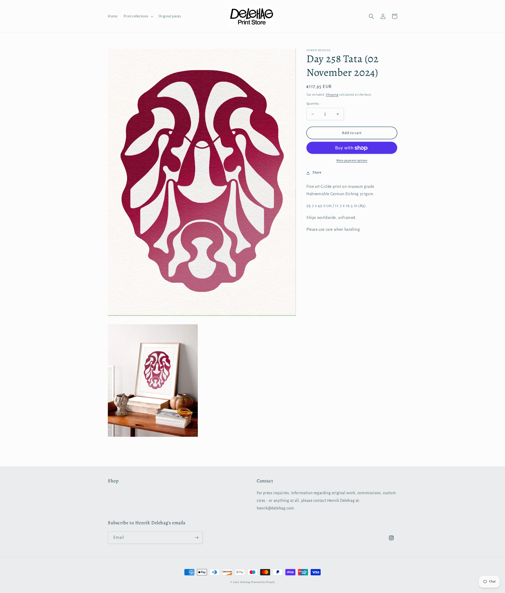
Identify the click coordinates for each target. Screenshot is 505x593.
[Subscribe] (196, 537)
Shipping (332, 94)
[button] (137, 16)
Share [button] (316, 173)
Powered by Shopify (263, 582)
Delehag (245, 582)
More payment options (351, 160)
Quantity (312, 103)
